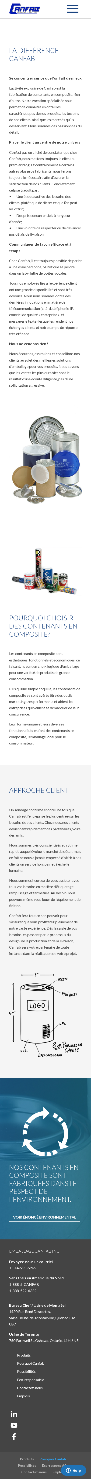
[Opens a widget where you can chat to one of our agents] (73, 1471)
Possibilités (26, 1371)
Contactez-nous (30, 1388)
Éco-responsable (30, 1379)
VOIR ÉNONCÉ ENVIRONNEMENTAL (44, 1217)
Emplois (23, 1396)
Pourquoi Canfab (30, 1363)
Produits (24, 1355)
